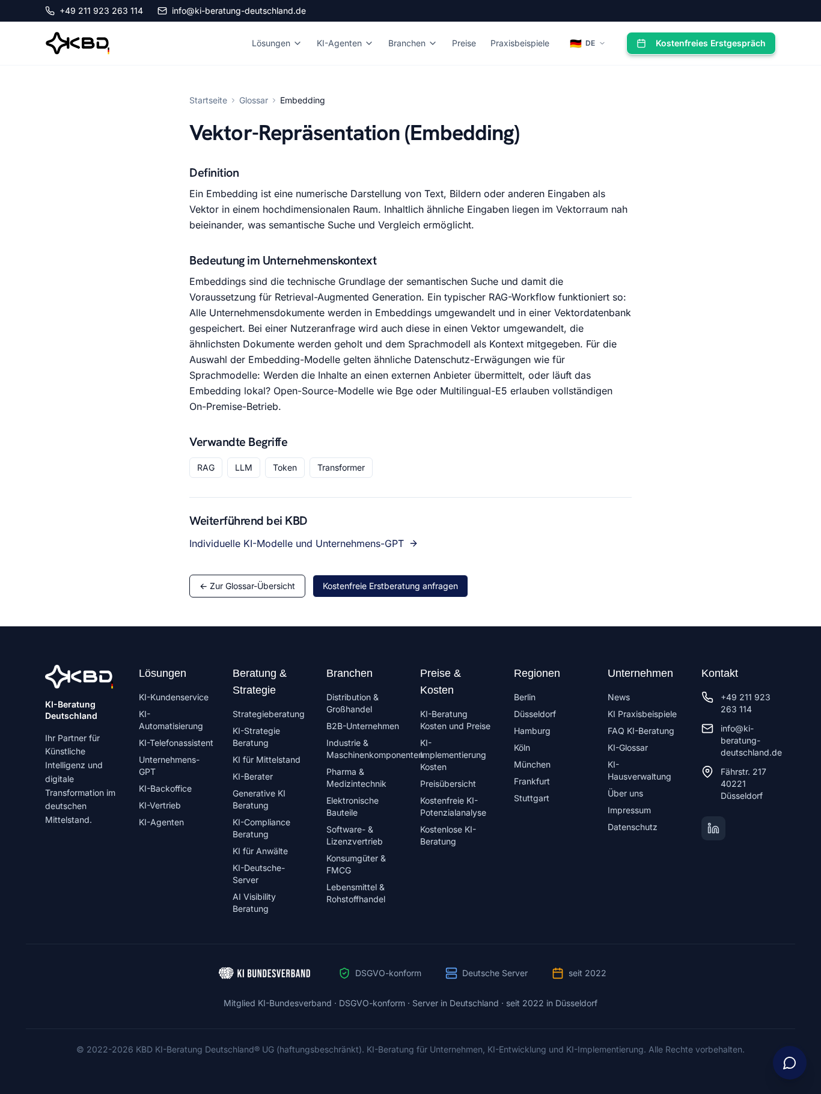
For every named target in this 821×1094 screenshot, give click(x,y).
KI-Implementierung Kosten (453, 755)
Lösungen (271, 43)
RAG (206, 467)
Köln (522, 747)
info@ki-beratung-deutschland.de (239, 10)
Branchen (407, 43)
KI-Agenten (339, 43)
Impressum (629, 810)
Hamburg (532, 731)
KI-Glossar (628, 747)
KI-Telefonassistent (176, 743)
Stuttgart (531, 798)
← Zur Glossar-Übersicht (247, 586)
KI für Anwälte (260, 851)
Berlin (525, 697)
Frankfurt (532, 781)
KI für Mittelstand (267, 759)
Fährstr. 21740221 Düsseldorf (743, 783)
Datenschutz (633, 827)
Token (285, 467)
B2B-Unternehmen (362, 726)
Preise (464, 43)
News (619, 697)
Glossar (253, 100)
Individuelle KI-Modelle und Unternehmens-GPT (296, 543)
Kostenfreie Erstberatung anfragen (390, 586)
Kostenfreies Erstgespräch (711, 43)
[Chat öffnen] (790, 1063)
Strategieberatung (269, 714)
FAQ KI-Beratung (641, 731)
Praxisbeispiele (519, 43)
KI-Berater (253, 776)
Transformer (341, 467)
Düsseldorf (535, 714)
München (532, 764)
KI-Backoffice (165, 788)
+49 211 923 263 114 (101, 10)
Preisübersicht (448, 783)
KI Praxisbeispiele (642, 714)
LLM (243, 467)
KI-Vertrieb (160, 805)
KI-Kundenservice (174, 697)
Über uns (625, 793)
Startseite (208, 100)
